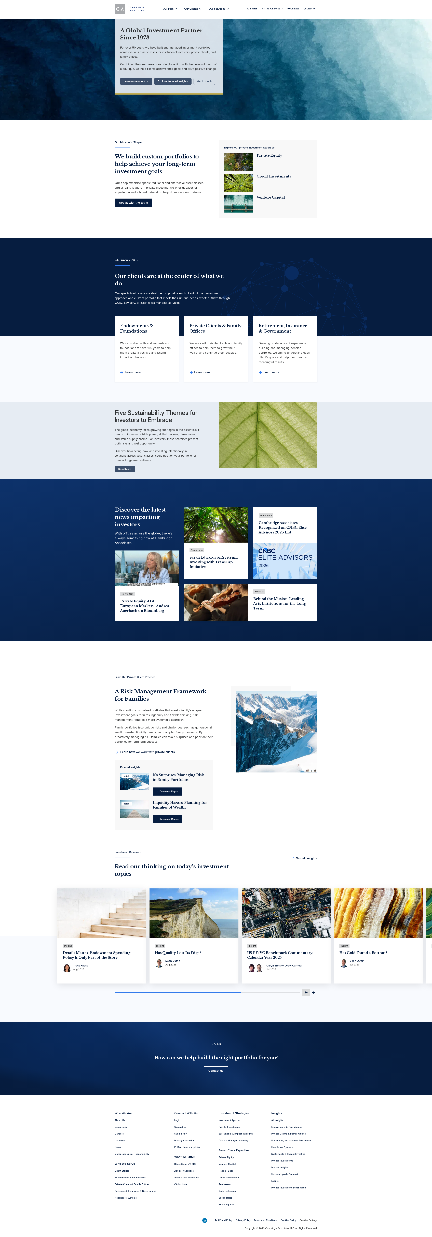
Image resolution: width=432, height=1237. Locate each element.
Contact (294, 8)
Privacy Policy (243, 1220)
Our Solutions (217, 9)
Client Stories (122, 1171)
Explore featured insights (173, 81)
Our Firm (168, 9)
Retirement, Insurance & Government (135, 1191)
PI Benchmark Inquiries (187, 1147)
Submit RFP (180, 1134)
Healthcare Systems (126, 1198)
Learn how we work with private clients (147, 752)
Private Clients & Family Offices (132, 1184)
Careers (119, 1134)
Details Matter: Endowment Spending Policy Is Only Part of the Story (96, 955)
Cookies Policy (288, 1220)
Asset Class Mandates (186, 1177)
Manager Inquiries (184, 1140)
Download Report (169, 791)
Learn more (133, 372)
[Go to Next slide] (313, 992)
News (118, 1147)
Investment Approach (230, 1120)
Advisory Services (184, 1171)
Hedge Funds (226, 1171)
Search (254, 8)
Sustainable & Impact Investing (236, 1134)
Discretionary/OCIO (185, 1164)
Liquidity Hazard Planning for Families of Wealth (180, 805)
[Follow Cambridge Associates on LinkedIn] (204, 1220)
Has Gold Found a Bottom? (363, 953)
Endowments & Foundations (130, 1177)
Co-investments (227, 1191)
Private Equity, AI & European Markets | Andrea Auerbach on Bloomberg (144, 606)
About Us (120, 1120)
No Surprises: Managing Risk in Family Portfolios (178, 777)
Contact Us (180, 1127)
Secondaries (225, 1198)
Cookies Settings (308, 1220)
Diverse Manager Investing (233, 1140)
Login (177, 1120)
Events (275, 1181)
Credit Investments (274, 176)
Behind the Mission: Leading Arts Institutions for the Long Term (279, 603)
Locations (120, 1140)
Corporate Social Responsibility (132, 1154)
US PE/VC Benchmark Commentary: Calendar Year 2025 (280, 955)
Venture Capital (271, 197)
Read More (124, 469)
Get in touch (204, 81)
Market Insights (279, 1167)
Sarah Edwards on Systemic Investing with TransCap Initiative (214, 562)
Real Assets (225, 1184)
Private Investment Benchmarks (288, 1187)
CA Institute (180, 1184)
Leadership (121, 1127)
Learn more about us (136, 81)
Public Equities (227, 1204)
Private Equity (269, 155)
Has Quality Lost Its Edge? (178, 953)
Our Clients (191, 9)
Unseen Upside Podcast (284, 1174)
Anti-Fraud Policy (224, 1220)
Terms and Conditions (265, 1220)
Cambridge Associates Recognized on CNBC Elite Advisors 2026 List (282, 527)
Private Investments (230, 1127)
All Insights (277, 1120)
